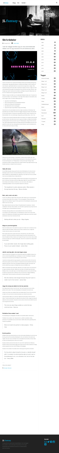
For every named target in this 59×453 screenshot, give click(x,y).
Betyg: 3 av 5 (48, 87)
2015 (48, 71)
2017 (48, 65)
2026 (48, 42)
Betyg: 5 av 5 (48, 92)
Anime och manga (48, 78)
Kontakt (24, 3)
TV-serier (48, 121)
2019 (48, 59)
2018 (48, 62)
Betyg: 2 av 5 (48, 84)
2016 (48, 68)
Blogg (14, 3)
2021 (48, 54)
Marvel (48, 107)
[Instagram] (54, 442)
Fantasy (48, 98)
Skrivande (9, 368)
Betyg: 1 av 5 (48, 81)
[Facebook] (51, 442)
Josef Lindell (16, 43)
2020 (48, 56)
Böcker (48, 95)
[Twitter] (48, 442)
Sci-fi (48, 115)
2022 (48, 51)
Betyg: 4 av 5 (48, 90)
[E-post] (45, 442)
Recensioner (48, 113)
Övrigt (48, 124)
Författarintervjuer (48, 104)
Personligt (5, 368)
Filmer (48, 101)
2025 (48, 45)
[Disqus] (19, 386)
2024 (48, 48)
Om (18, 3)
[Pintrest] (45, 444)
